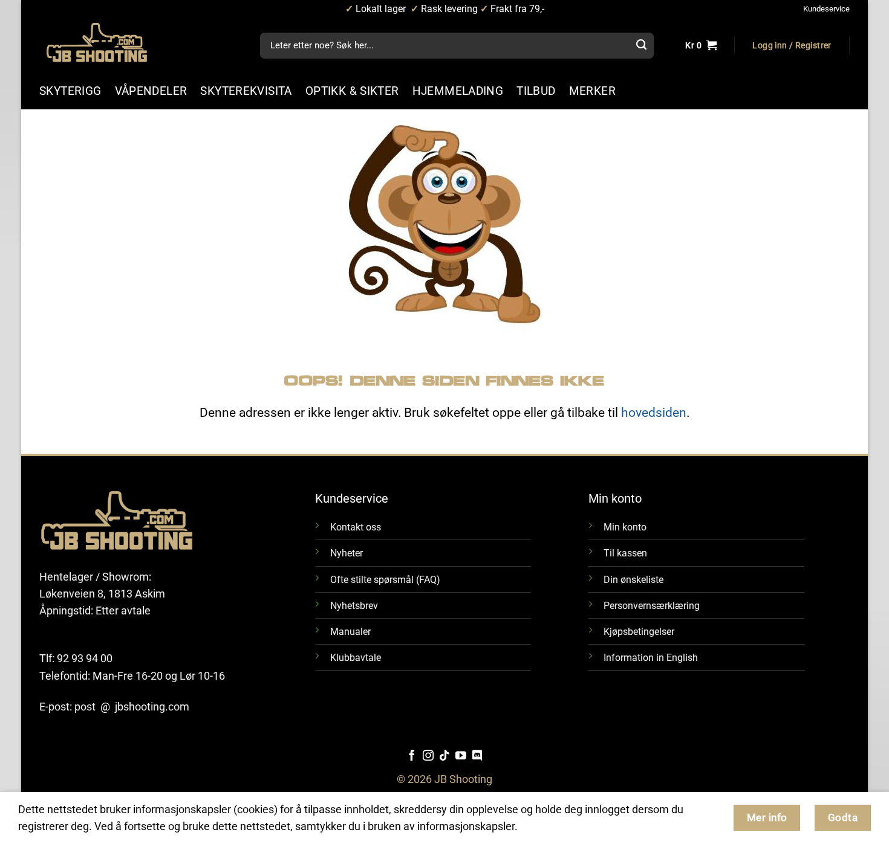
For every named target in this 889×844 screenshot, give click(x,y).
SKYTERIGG (70, 91)
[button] (791, 46)
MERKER (592, 91)
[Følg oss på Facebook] (411, 756)
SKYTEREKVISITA (245, 91)
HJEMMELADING (458, 91)
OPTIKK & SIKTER (352, 91)
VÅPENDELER (151, 91)
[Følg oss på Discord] (477, 756)
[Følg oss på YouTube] (460, 756)
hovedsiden (653, 412)
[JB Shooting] (108, 42)
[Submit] (641, 46)
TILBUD (535, 91)
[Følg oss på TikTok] (444, 756)
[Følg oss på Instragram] (428, 756)
